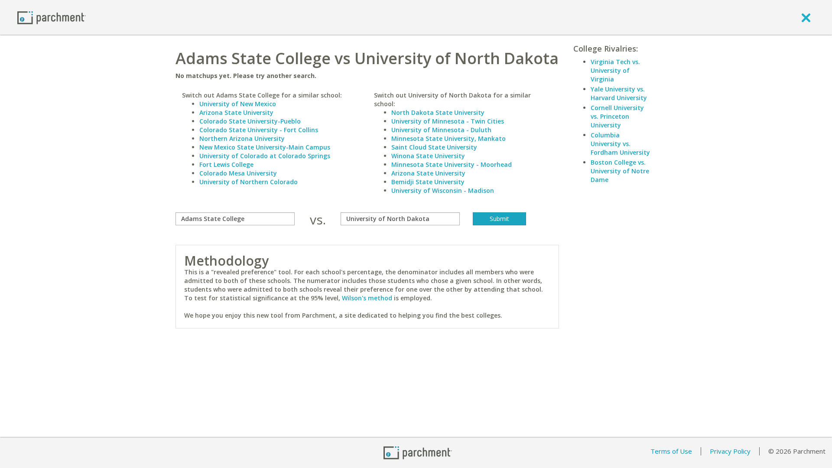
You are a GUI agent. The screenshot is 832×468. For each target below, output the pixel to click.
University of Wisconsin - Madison (442, 190)
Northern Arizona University (242, 138)
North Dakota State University (437, 112)
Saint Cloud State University (434, 147)
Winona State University (428, 156)
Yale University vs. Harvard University (619, 93)
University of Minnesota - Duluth (441, 130)
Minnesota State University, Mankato (448, 138)
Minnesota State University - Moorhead (451, 164)
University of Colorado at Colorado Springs (264, 156)
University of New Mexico (237, 104)
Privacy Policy (730, 451)
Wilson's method (367, 298)
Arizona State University (236, 112)
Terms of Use (671, 451)
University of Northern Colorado (248, 182)
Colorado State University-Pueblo (250, 121)
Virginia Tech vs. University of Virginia (615, 70)
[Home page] (51, 17)
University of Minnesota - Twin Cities (447, 121)
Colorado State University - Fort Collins (258, 130)
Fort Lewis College (226, 164)
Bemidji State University (428, 182)
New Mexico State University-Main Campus (264, 147)
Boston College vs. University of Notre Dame (620, 171)
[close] (806, 17)
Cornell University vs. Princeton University (617, 116)
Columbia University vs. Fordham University (620, 143)
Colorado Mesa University (238, 173)
